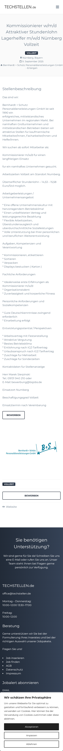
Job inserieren (15, 658)
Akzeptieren (31, 726)
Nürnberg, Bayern (32, 57)
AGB (9, 665)
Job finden (13, 661)
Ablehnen (31, 744)
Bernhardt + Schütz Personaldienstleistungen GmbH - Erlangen (33, 66)
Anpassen (31, 735)
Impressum (13, 673)
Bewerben (14, 415)
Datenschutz (14, 669)
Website (11, 506)
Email (6, 690)
